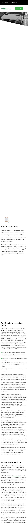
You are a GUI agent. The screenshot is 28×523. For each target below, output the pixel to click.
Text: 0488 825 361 (14, 2)
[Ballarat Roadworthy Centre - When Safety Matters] (6, 8)
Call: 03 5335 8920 (5, 2)
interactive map (16, 475)
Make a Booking (19, 8)
